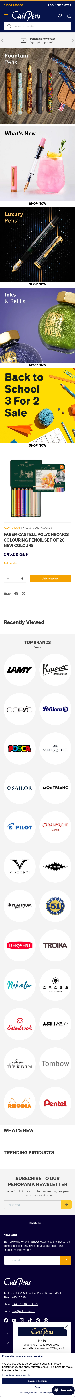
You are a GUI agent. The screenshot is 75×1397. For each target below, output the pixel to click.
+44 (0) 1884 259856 (25, 1304)
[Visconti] (20, 867)
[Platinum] (20, 906)
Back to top (35, 1222)
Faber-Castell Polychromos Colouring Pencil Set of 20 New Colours (36, 540)
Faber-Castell (12, 527)
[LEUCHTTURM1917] (55, 1024)
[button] (69, 16)
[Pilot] (20, 827)
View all (37, 647)
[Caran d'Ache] (55, 827)
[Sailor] (20, 788)
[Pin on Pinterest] (23, 593)
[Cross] (55, 985)
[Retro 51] (55, 906)
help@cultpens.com (23, 1311)
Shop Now (37, 203)
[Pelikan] (55, 709)
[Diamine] (55, 867)
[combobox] (37, 26)
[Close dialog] (67, 1326)
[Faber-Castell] (55, 748)
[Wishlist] (60, 16)
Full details (10, 563)
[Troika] (55, 945)
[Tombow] (55, 1063)
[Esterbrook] (20, 1024)
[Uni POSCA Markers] (20, 748)
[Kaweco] (55, 670)
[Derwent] (20, 945)
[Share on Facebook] (16, 593)
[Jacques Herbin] (20, 1063)
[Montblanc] (55, 788)
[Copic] (20, 709)
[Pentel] (55, 1103)
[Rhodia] (20, 1103)
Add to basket (50, 578)
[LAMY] (20, 670)
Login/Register (59, 5)
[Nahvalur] (20, 985)
